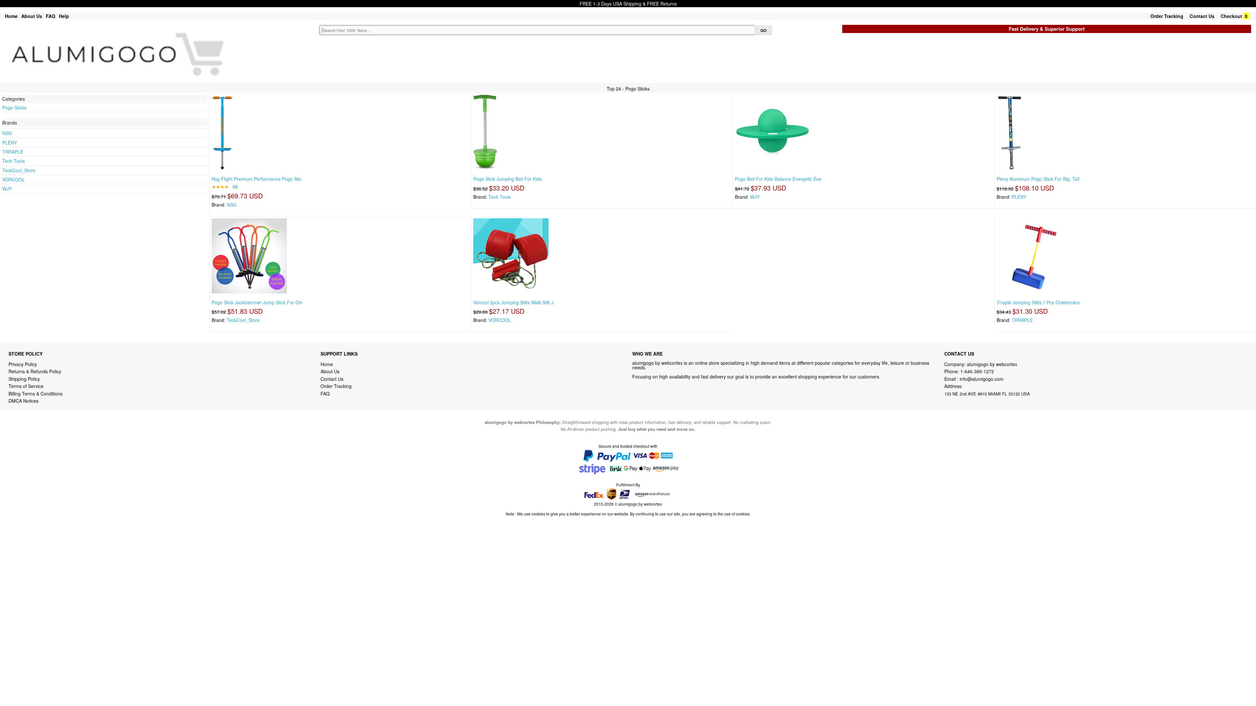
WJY (7, 188)
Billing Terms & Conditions (35, 393)
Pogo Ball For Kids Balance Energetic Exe (778, 179)
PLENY (9, 142)
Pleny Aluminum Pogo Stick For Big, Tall (1038, 179)
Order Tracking (1166, 16)
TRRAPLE (12, 151)
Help (64, 16)
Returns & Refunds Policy (35, 371)
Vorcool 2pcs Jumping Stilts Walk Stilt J (513, 302)
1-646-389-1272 (977, 371)
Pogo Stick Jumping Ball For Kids (507, 179)
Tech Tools (13, 161)
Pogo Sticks (14, 107)
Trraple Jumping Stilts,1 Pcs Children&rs (1038, 302)
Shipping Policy (25, 379)
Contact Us (1202, 16)
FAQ (50, 16)
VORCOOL (13, 179)
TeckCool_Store (18, 170)
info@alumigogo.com (981, 379)
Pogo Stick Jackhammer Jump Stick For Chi (257, 302)
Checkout (1231, 16)
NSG (7, 133)
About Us (31, 16)
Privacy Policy (23, 364)
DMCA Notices (24, 400)
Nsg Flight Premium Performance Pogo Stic (257, 179)
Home (11, 16)
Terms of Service (26, 386)
